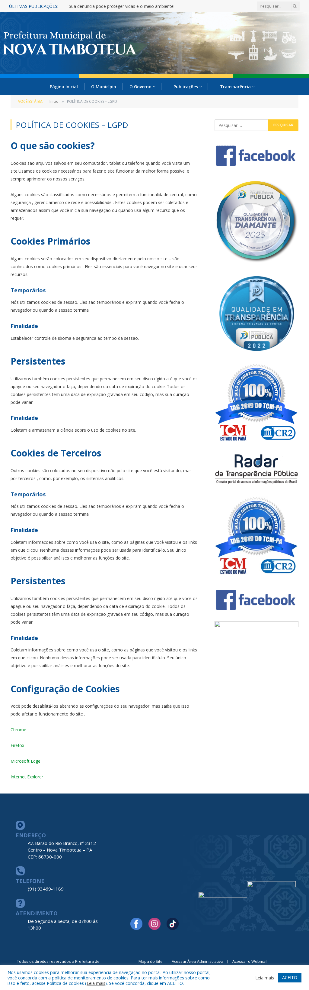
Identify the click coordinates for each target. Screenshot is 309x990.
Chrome (18, 729)
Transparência (235, 86)
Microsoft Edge (25, 761)
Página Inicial (64, 86)
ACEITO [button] (289, 977)
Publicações (186, 86)
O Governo (140, 86)
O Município (103, 86)
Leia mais (96, 983)
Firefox (17, 745)
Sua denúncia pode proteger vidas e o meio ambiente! (121, 6)
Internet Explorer (27, 777)
